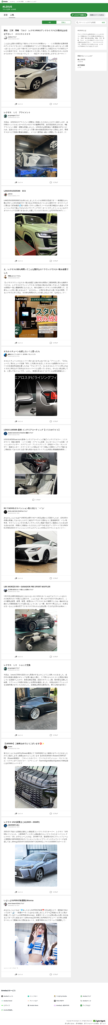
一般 (49, 22)
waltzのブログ (12, 37)
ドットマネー (34, 996)
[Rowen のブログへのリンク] (5, 747)
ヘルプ (104, 1023)
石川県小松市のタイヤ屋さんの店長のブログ (20, 589)
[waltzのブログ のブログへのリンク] (5, 37)
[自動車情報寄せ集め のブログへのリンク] (5, 825)
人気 (12, 15)
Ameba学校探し (8, 1010)
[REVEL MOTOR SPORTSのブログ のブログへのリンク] (5, 512)
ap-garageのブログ (14, 115)
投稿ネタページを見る (97, 15)
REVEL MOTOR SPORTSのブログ (17, 511)
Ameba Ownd (8, 1001)
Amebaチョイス (8, 996)
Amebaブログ (87, 996)
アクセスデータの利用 (92, 1023)
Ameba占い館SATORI (62, 1005)
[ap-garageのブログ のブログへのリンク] (5, 116)
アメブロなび (86, 1005)
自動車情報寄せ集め (13, 825)
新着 (6, 15)
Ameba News (34, 1005)
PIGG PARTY (60, 1001)
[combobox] (91, 22)
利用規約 (80, 1023)
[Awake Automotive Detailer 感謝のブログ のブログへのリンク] (5, 433)
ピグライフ (7, 1005)
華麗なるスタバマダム (14, 276)
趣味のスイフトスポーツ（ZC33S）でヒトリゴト (22, 354)
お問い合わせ (70, 1023)
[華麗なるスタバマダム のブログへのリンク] (5, 276)
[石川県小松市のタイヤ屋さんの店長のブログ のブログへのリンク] (5, 590)
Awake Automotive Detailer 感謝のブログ (20, 433)
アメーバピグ (34, 1001)
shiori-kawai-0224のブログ (16, 903)
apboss (10, 194)
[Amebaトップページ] (4, 2)
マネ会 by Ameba (61, 996)
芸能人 (63, 22)
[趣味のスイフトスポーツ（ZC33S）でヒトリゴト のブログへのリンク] (5, 355)
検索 (103, 22)
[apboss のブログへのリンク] (5, 194)
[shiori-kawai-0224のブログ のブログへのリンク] (5, 904)
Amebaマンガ (87, 1001)
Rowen (10, 746)
